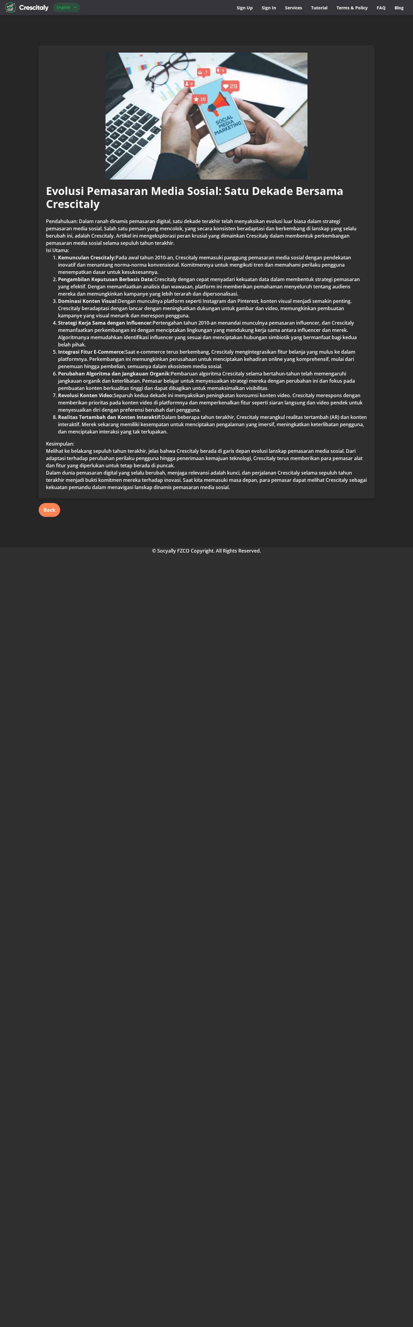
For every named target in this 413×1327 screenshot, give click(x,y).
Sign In (269, 8)
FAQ (381, 8)
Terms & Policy (352, 8)
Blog (399, 8)
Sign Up (245, 8)
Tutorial (319, 8)
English (63, 7)
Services (293, 8)
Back (49, 510)
